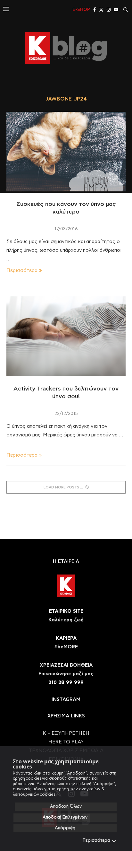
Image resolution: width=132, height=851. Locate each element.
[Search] (125, 9)
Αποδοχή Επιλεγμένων (65, 817)
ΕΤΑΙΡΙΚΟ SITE (66, 611)
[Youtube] (116, 9)
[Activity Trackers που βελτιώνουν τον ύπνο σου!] (66, 336)
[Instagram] (109, 9)
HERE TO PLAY (66, 742)
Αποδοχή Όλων (66, 806)
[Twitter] (101, 9)
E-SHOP (81, 9)
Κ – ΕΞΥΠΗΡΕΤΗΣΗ (66, 733)
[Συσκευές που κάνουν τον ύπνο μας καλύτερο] (66, 151)
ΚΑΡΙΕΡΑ (66, 638)
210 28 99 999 (66, 682)
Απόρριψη (65, 828)
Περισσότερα (96, 840)
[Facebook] (94, 9)
